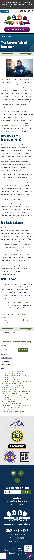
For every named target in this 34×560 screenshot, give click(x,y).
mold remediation (7, 409)
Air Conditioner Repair (8, 375)
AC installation (9, 371)
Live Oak (20, 407)
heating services (7, 397)
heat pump (5, 399)
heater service (6, 395)
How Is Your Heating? (7, 53)
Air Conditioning (22, 375)
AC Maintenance (20, 371)
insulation (4, 317)
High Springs (26, 399)
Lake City (13, 407)
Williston (22, 411)
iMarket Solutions (13, 553)
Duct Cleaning (6, 387)
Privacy (2, 558)
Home (3, 36)
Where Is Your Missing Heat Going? (26, 53)
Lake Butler (5, 407)
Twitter (13, 473)
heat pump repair (15, 399)
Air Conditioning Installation (10, 377)
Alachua (19, 383)
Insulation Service (26, 405)
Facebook (17, 480)
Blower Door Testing (18, 385)
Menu (6, 11)
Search (23, 350)
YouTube (21, 473)
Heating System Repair (20, 397)
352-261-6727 (26, 11)
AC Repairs (20, 373)
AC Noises (5, 373)
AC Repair (12, 373)
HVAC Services (11, 401)
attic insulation (16, 314)
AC (2, 371)
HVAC (3, 401)
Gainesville (25, 314)
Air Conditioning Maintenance (11, 379)
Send (26, 492)
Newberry (17, 409)
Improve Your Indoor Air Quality (12, 403)
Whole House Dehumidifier (10, 411)
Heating (14, 395)
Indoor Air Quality (6, 323)
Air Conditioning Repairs (24, 381)
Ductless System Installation (11, 391)
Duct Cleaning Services (19, 387)
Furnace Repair (25, 391)
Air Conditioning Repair (9, 381)
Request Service (17, 29)
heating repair (22, 395)
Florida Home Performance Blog (17, 341)
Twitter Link (3, 314)
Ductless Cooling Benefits (10, 389)
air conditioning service (9, 383)
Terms (5, 558)
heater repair (24, 393)
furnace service (6, 393)
